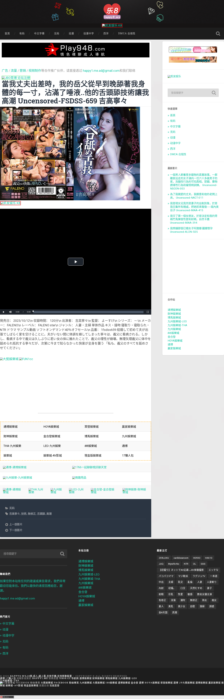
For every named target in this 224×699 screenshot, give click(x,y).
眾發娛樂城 (166, 682)
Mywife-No (173, 563)
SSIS (203, 563)
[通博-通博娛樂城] (14, 467)
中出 (161, 582)
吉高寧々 (14, 513)
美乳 (170, 606)
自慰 (192, 606)
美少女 (181, 606)
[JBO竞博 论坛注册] (16, 78)
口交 (182, 588)
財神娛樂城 (174, 313)
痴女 (214, 600)
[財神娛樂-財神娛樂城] (135, 492)
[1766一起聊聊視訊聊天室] (89, 467)
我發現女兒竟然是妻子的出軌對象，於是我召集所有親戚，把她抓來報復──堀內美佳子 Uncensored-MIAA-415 (194, 207)
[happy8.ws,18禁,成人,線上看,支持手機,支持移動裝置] (112, 11)
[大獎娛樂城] (9, 359)
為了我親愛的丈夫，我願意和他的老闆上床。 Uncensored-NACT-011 (193, 196)
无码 (56, 33)
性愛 (180, 594)
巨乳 (170, 594)
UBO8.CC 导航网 (69, 678)
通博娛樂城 (174, 309)
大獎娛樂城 (99, 682)
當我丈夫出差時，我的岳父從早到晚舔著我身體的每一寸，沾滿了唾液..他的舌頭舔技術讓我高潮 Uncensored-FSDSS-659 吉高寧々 (75, 92)
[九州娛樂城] (57, 492)
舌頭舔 (41, 513)
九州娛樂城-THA (177, 325)
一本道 (213, 576)
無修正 (32, 513)
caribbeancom (181, 557)
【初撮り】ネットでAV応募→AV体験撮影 (181, 569)
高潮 (49, 513)
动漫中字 (88, 33)
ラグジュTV (199, 576)
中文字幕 (39, 33)
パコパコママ (166, 576)
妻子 (209, 588)
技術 (23, 513)
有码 (22, 33)
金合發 (172, 336)
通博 (170, 344)
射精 (161, 594)
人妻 (199, 582)
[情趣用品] (79, 477)
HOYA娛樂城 (175, 340)
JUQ (161, 563)
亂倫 (190, 582)
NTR (186, 563)
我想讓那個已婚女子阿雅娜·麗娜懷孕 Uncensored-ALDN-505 (191, 230)
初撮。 (172, 588)
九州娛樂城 (174, 329)
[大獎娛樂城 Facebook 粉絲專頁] (20, 682)
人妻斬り (212, 582)
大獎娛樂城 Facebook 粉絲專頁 (60, 682)
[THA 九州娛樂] (36, 492)
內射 (161, 588)
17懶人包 (11, 678)
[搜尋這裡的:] (193, 93)
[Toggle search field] (218, 34)
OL (194, 563)
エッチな (213, 569)
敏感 (190, 594)
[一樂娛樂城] (26, 359)
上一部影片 (15, 524)
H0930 (196, 557)
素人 (161, 606)
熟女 (204, 600)
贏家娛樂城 (174, 348)
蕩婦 (202, 606)
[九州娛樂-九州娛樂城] (17, 477)
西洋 (106, 33)
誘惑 (211, 606)
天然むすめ (196, 588)
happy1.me (40, 678)
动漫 (71, 33)
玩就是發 (54, 685)
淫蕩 (173, 600)
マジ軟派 (183, 576)
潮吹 (182, 600)
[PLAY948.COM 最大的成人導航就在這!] (75, 55)
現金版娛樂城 (31, 685)
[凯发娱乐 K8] (112, 25)
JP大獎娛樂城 (187, 682)
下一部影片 (15, 530)
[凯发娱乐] (174, 76)
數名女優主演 (204, 594)
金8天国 (163, 612)
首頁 (7, 33)
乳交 (180, 582)
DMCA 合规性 (126, 33)
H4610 (208, 557)
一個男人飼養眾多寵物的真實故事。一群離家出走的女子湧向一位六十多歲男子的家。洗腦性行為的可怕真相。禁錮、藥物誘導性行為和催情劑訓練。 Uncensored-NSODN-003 (193, 181)
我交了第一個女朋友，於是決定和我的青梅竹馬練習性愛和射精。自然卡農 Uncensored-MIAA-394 (193, 219)
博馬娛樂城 (174, 317)
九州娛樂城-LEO (177, 321)
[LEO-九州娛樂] (77, 492)
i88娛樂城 (173, 333)
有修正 (162, 600)
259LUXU (164, 557)
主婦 (170, 582)
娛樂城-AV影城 (14, 685)
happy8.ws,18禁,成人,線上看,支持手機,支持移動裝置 (41, 676)
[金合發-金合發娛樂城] (104, 492)
